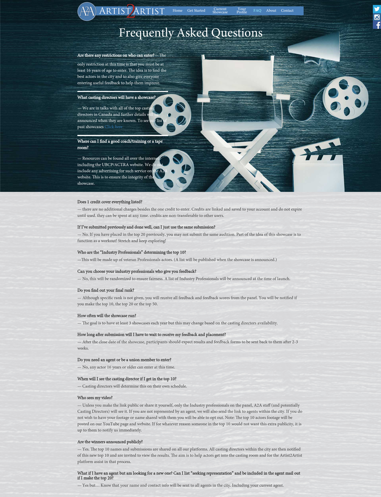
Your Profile (242, 10)
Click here (113, 127)
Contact (287, 11)
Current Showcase (220, 10)
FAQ (257, 11)
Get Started (196, 11)
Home (178, 11)
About (271, 11)
